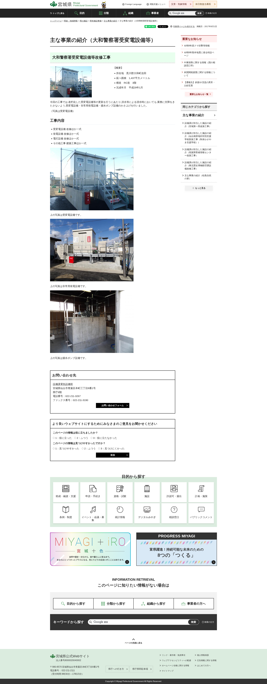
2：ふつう (82, 438)
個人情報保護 (203, 655)
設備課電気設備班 (63, 384)
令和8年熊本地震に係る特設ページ (199, 54)
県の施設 (84, 21)
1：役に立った (63, 438)
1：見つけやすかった (67, 448)
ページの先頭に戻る (133, 643)
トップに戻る (58, 13)
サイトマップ (168, 671)
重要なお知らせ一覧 (199, 94)
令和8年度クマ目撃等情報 (197, 45)
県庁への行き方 (116, 669)
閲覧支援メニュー (157, 4)
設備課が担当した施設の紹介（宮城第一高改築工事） (198, 124)
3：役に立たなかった (105, 438)
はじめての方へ (204, 665)
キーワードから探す (68, 622)
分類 (106, 13)
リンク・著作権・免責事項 (173, 655)
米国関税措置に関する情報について (199, 74)
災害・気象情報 (179, 4)
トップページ (56, 21)
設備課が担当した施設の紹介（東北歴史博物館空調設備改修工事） (198, 165)
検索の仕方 (212, 13)
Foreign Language (133, 4)
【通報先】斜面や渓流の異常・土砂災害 (199, 84)
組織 (130, 13)
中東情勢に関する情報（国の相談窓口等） (199, 64)
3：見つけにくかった (113, 448)
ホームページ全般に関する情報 (175, 665)
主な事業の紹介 (110, 21)
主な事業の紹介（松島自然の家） (198, 177)
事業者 (155, 13)
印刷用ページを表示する (184, 26)
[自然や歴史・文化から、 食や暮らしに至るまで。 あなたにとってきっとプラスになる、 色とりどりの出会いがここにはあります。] (90, 558)
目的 (82, 13)
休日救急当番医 (203, 4)
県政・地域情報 (71, 21)
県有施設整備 (96, 21)
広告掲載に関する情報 (207, 660)
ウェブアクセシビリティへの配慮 (176, 660)
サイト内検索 (170, 13)
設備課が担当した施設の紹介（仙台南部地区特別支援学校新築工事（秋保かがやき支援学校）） (198, 138)
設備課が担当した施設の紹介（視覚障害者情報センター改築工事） (198, 152)
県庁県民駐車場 (140, 669)
